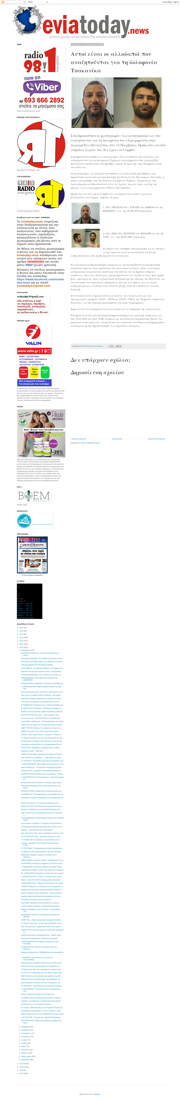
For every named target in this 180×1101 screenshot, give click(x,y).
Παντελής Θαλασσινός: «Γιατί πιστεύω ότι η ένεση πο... (41, 675)
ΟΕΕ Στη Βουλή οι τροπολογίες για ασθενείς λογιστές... (41, 976)
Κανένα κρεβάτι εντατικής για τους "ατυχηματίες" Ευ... (41, 983)
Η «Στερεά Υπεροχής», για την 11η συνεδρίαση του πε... (42, 923)
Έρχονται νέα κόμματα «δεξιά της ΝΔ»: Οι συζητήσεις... (41, 671)
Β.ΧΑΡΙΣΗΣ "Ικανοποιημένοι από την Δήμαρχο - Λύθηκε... (42, 774)
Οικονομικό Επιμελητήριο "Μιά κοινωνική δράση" (39, 938)
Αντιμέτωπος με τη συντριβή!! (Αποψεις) (36, 1004)
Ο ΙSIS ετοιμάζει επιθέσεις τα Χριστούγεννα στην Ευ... (41, 906)
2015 (21, 1073)
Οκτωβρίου (25, 1030)
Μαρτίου (24, 1053)
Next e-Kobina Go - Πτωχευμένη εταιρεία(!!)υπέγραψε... (42, 767)
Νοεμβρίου (25, 1027)
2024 (21, 634)
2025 (21, 631)
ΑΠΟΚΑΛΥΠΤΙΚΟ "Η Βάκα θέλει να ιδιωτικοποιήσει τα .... (42, 791)
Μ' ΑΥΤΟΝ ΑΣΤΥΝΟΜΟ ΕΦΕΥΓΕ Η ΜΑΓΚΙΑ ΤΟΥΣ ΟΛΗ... (42, 662)
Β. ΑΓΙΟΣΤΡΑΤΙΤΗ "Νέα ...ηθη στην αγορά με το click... (41, 837)
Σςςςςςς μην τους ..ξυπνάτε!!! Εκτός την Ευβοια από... (41, 718)
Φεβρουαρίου (26, 1056)
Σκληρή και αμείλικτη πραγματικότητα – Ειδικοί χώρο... (41, 935)
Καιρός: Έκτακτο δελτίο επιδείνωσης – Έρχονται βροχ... (42, 893)
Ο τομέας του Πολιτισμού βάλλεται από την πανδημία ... (42, 852)
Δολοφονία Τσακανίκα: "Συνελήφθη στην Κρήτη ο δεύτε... (42, 658)
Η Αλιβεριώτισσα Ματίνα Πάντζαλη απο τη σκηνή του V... (42, 827)
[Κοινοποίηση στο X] (114, 346)
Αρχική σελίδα (117, 439)
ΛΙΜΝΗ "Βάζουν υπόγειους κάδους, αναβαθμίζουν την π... (43, 860)
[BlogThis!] (112, 346)
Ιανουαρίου (25, 1060)
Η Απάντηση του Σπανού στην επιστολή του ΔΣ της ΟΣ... (42, 741)
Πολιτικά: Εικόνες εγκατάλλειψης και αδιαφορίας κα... (41, 966)
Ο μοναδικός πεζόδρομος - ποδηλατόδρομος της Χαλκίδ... (43, 721)
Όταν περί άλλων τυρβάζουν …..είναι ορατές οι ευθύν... (41, 758)
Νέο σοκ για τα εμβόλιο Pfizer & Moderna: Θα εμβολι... (41, 695)
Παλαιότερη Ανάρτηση (156, 439)
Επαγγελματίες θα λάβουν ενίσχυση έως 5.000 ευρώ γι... (42, 963)
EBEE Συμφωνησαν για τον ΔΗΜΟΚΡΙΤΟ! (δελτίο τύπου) (42, 1014)
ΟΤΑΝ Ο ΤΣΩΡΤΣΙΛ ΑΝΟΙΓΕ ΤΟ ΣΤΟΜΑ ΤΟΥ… (38, 994)
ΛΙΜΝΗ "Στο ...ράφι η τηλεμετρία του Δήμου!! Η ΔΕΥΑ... (41, 920)
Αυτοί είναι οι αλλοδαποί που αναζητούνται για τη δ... (41, 702)
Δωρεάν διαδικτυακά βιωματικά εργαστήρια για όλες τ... (41, 896)
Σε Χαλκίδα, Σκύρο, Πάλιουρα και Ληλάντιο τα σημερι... (41, 998)
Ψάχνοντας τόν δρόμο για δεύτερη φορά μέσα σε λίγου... (42, 725)
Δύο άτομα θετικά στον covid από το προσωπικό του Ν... (42, 692)
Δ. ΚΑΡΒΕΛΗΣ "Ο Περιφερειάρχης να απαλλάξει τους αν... (42, 794)
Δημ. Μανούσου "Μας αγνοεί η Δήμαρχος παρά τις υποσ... (43, 833)
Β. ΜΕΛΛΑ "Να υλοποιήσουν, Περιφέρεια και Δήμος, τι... (42, 708)
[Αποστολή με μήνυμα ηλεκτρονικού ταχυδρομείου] (109, 346)
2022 (21, 641)
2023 (21, 638)
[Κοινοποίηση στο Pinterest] (120, 346)
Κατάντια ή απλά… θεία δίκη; (32, 751)
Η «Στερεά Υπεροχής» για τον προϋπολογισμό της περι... (42, 738)
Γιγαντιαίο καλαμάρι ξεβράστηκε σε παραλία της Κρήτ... (41, 699)
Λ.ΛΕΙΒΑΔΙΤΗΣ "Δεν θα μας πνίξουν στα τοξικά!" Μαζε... (42, 867)
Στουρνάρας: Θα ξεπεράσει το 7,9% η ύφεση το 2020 (41, 1011)
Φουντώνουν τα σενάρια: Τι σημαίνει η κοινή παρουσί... (41, 823)
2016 (21, 1070)
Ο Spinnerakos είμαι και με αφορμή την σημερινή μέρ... (41, 969)
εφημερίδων (39, 575)
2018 (21, 1067)
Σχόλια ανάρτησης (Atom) (90, 443)
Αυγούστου (25, 1037)
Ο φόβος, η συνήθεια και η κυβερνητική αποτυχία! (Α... (41, 1001)
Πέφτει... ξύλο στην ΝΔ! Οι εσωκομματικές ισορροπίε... (41, 880)
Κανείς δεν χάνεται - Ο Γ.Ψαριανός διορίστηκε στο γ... (41, 803)
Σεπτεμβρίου (26, 1033)
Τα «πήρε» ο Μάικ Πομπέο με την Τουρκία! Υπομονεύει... (42, 1008)
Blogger (97, 1094)
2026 (21, 628)
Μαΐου (24, 1046)
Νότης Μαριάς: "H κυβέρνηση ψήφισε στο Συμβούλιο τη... (42, 668)
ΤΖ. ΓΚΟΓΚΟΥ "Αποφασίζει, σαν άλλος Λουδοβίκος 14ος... (43, 761)
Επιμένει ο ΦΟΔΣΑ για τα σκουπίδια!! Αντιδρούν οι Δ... (41, 809)
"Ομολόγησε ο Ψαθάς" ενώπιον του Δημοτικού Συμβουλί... (43, 870)
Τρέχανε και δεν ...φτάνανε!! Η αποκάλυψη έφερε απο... (41, 771)
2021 (21, 644)
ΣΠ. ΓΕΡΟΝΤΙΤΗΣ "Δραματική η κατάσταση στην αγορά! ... (43, 873)
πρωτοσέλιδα (28, 575)
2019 (21, 1064)
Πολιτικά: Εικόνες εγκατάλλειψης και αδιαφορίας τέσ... (41, 979)
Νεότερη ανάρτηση (78, 439)
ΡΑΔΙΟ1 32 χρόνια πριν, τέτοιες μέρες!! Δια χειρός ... (40, 731)
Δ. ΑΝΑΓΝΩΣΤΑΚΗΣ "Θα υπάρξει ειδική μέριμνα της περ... (42, 764)
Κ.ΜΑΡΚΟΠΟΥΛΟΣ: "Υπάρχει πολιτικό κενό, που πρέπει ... (43, 883)
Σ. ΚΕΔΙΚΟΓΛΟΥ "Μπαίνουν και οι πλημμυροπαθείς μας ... (43, 705)
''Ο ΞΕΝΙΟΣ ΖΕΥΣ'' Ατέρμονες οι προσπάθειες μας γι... (41, 840)
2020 (21, 647)
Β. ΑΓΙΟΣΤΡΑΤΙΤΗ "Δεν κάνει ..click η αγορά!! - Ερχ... (40, 715)
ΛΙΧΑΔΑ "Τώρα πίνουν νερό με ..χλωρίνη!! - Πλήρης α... (41, 735)
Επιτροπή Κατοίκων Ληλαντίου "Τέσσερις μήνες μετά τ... (42, 783)
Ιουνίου (24, 1043)
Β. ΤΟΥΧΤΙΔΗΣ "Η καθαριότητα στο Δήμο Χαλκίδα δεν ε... (42, 848)
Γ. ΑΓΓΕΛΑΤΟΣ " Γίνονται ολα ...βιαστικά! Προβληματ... (41, 1017)
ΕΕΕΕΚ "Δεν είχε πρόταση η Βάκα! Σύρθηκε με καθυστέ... (42, 712)
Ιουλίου (24, 1040)
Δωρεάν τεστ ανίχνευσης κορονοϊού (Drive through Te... (42, 890)
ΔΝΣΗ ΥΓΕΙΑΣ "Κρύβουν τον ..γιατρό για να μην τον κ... (42, 728)
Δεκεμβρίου (26, 650)
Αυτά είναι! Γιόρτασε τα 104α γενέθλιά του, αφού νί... (40, 903)
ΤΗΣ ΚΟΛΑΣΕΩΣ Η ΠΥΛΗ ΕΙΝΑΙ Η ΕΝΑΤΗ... (37, 665)
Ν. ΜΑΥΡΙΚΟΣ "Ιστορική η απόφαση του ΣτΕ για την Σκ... (42, 863)
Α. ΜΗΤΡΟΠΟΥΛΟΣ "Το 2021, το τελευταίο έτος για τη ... (42, 877)
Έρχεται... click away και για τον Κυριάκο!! (36, 830)
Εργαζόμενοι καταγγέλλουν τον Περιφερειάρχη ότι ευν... (42, 744)
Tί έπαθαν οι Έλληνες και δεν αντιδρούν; (36, 900)
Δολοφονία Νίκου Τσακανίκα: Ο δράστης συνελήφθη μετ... (42, 683)
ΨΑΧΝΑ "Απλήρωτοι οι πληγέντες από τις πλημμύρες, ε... (42, 886)
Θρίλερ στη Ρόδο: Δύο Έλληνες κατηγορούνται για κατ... (42, 806)
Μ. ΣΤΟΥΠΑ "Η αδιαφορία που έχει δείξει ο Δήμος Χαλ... (42, 973)
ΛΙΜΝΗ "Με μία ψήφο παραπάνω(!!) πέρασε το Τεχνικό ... (42, 754)
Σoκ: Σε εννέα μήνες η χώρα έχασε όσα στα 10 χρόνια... (41, 927)
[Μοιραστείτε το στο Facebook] (117, 346)
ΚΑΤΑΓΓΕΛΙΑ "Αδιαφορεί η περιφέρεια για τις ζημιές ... (41, 748)
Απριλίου (25, 1050)
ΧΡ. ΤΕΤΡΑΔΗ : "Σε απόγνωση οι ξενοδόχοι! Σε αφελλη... (42, 986)
